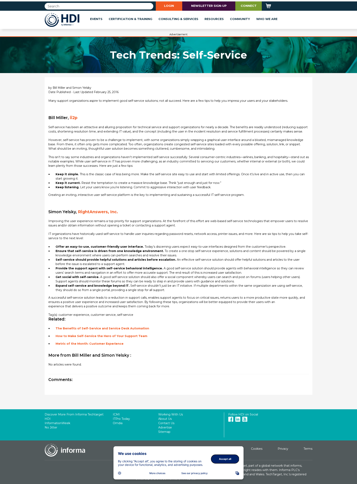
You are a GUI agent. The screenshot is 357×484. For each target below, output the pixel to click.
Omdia (118, 423)
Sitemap (164, 432)
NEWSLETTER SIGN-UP (209, 6)
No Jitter (51, 427)
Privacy (283, 449)
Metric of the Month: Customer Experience (90, 344)
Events (96, 19)
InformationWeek (57, 423)
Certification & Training (130, 19)
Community (240, 19)
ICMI (116, 414)
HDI (48, 419)
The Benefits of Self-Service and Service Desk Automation (102, 328)
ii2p (73, 117)
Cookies (256, 449)
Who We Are (266, 19)
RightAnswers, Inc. (98, 211)
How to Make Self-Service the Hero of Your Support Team (101, 336)
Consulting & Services (178, 19)
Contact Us (166, 423)
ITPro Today (121, 419)
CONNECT (249, 6)
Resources (214, 19)
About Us (165, 419)
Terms (307, 449)
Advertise (165, 427)
